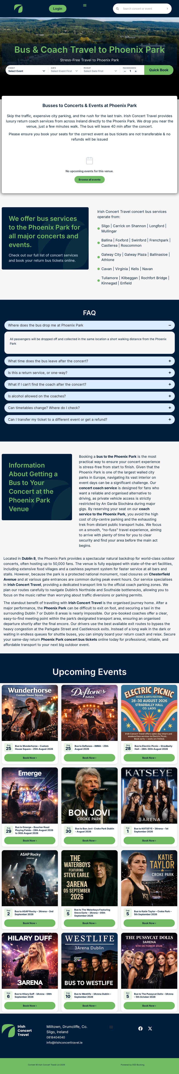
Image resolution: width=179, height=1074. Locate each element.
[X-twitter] (150, 1028)
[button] (111, 1027)
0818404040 (55, 1037)
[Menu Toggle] (85, 5)
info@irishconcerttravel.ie (64, 1042)
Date (53, 68)
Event (11, 68)
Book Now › (30, 757)
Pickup (87, 68)
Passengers (129, 68)
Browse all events (90, 179)
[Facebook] (140, 1028)
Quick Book (159, 70)
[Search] (167, 8)
